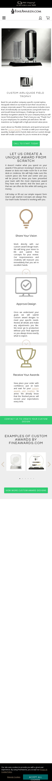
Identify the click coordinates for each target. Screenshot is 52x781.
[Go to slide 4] (28, 478)
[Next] (49, 464)
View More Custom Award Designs (26, 490)
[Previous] (3, 464)
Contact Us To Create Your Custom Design (26, 420)
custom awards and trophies (26, 389)
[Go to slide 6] (33, 478)
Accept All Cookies (35, 778)
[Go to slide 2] (22, 478)
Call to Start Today (26, 143)
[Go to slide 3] (25, 478)
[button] (4, 18)
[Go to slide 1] (19, 478)
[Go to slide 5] (31, 478)
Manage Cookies (13, 777)
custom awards (14, 129)
